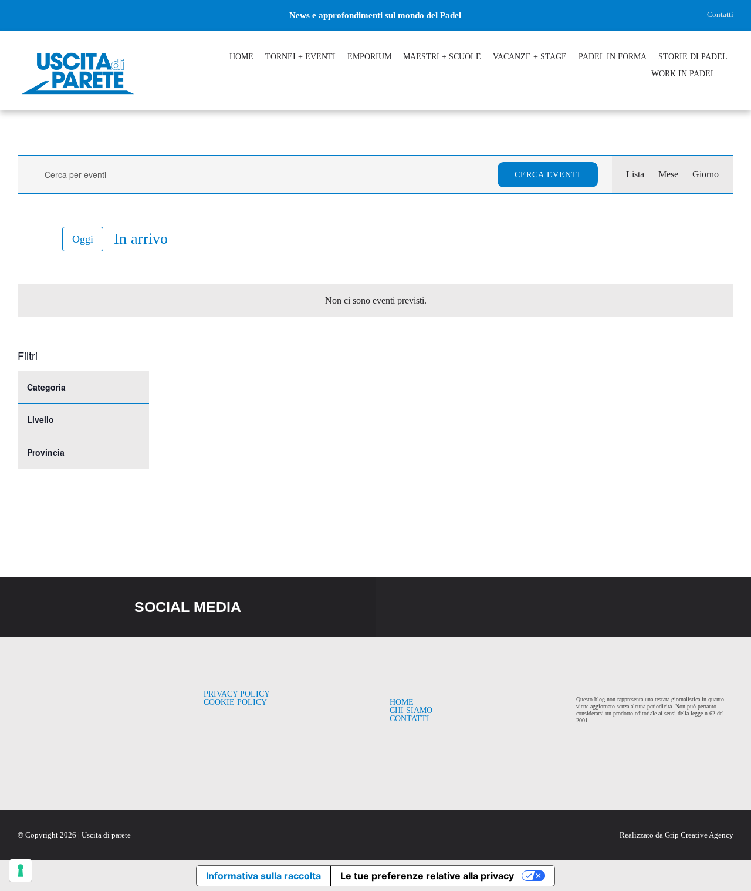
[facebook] (22, 15)
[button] (730, 75)
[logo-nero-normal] (89, 695)
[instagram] (42, 15)
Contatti (720, 14)
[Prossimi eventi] (45, 239)
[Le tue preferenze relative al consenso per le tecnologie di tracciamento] (20, 870)
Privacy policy (237, 694)
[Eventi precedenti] (25, 239)
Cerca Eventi (548, 174)
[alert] (375, 300)
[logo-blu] (78, 54)
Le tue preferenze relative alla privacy (427, 876)
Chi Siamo (411, 710)
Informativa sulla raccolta (263, 876)
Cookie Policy (235, 702)
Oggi (82, 239)
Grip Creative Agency (699, 835)
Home (402, 702)
